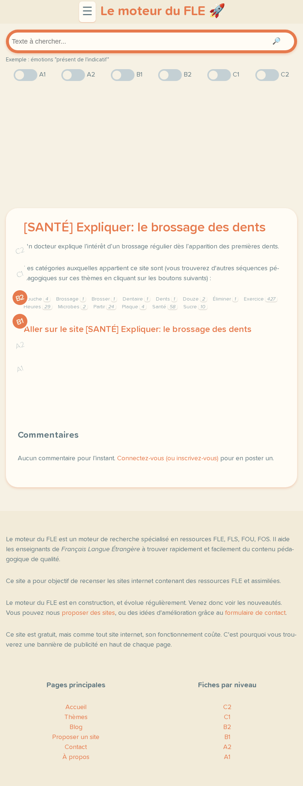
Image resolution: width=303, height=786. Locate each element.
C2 (19, 251)
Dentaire (135, 299)
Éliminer (224, 299)
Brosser (103, 299)
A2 (19, 345)
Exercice (259, 299)
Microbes (72, 306)
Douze (194, 299)
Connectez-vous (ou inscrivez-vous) (167, 458)
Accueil (75, 707)
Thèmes (76, 717)
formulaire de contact (255, 613)
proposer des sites (88, 613)
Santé (164, 306)
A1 (20, 369)
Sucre (194, 306)
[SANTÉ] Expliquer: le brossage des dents (145, 227)
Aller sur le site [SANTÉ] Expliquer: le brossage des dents (138, 329)
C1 (20, 274)
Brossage (70, 299)
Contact (76, 747)
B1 (20, 321)
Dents (165, 299)
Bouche (36, 299)
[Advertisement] (151, 144)
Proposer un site (75, 737)
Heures (37, 306)
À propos (75, 757)
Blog (75, 727)
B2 (20, 298)
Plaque (133, 306)
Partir (103, 306)
